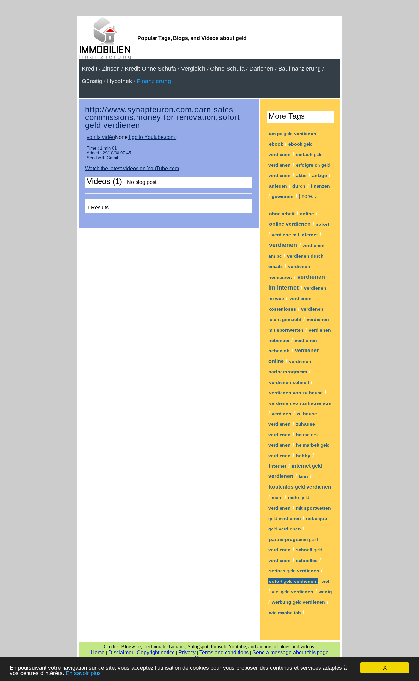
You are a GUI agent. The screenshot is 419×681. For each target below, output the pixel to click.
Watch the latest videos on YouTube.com (132, 168)
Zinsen (111, 68)
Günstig (92, 81)
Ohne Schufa (227, 68)
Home (98, 652)
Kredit (89, 68)
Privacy (187, 652)
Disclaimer (120, 652)
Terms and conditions (224, 652)
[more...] (308, 196)
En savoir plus (83, 673)
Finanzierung (154, 81)
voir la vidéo (101, 137)
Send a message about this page (290, 652)
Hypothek (119, 81)
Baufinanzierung (299, 68)
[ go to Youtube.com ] (152, 137)
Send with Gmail (102, 157)
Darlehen (261, 68)
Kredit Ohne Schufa (150, 68)
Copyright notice (156, 652)
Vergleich (193, 68)
